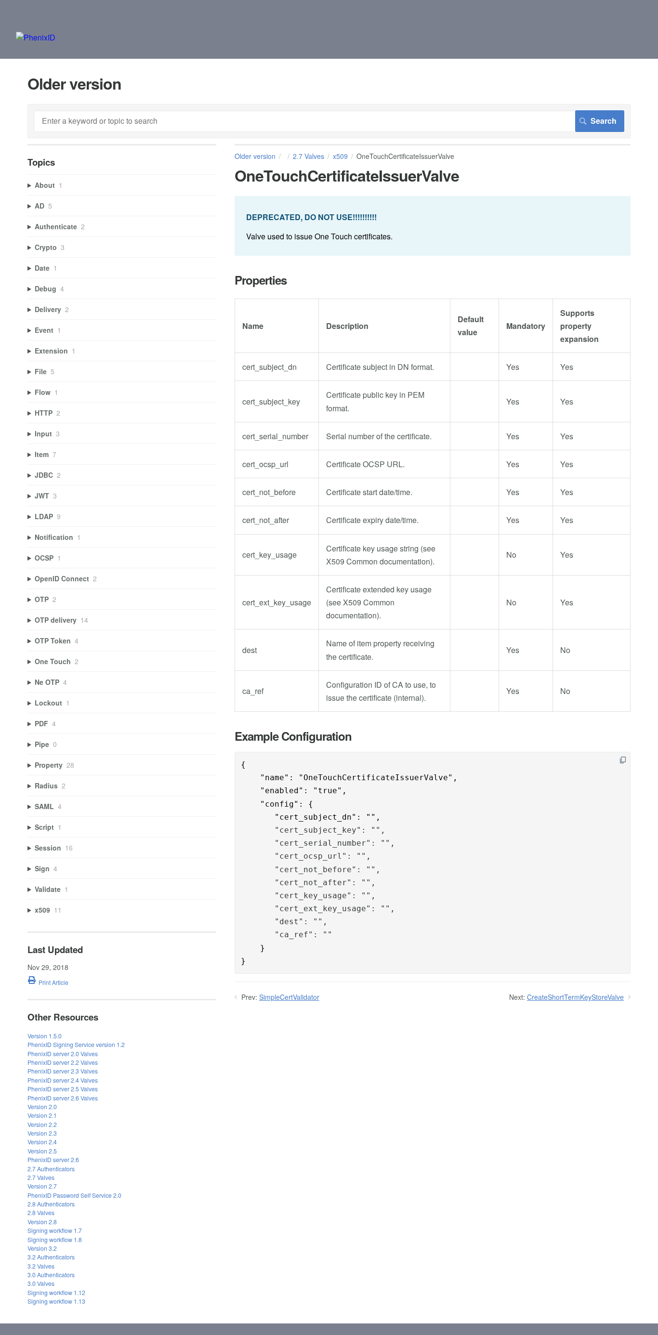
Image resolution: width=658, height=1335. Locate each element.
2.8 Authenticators (51, 1204)
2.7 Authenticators (51, 1169)
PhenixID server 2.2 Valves (62, 1062)
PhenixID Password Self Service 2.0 (74, 1195)
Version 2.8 (42, 1221)
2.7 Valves (308, 156)
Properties (261, 280)
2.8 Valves (40, 1212)
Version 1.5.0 (44, 1036)
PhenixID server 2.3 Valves (62, 1071)
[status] (433, 225)
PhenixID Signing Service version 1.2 (76, 1044)
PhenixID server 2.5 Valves (62, 1089)
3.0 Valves (40, 1283)
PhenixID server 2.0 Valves (62, 1053)
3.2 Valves (40, 1266)
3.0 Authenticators (51, 1274)
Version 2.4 (42, 1142)
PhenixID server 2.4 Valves (62, 1080)
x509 (340, 156)
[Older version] (35, 37)
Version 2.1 (42, 1115)
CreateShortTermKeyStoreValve (575, 997)
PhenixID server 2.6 (53, 1159)
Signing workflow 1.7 (54, 1230)
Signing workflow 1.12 (56, 1292)
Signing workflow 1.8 (54, 1239)
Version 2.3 (42, 1133)
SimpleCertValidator (289, 997)
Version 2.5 (42, 1151)
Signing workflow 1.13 (56, 1301)
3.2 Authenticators (51, 1257)
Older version (255, 156)
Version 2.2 (42, 1124)
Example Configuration (293, 736)
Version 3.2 (42, 1248)
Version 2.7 (42, 1186)
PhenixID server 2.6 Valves (62, 1098)
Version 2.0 (42, 1106)
